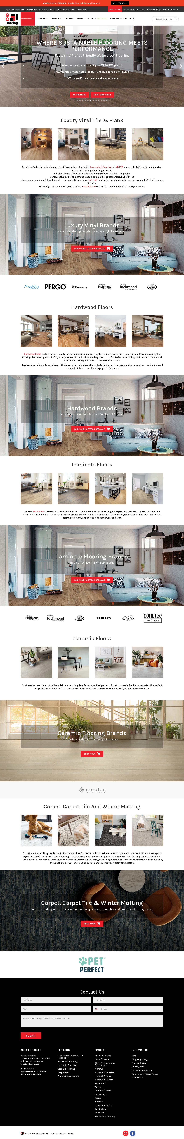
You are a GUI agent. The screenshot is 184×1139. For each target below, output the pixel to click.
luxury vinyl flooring (100, 167)
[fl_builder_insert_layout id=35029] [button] (93, 100)
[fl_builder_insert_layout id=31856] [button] (98, 100)
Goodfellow (100, 1109)
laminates (38, 511)
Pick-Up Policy (139, 1063)
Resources (127, 9)
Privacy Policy (138, 1066)
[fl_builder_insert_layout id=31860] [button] (104, 100)
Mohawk (99, 1068)
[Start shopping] (134, 19)
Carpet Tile (63, 1072)
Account (174, 9)
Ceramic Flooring (66, 1068)
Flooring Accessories (68, 1076)
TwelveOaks (101, 1094)
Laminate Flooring (67, 1065)
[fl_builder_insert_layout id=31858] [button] (101, 100)
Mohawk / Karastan (104, 1072)
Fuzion (98, 1098)
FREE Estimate (115, 9)
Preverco (99, 1112)
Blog (158, 9)
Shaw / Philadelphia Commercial (105, 1064)
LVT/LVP (118, 167)
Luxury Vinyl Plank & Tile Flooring (70, 1056)
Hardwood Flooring (67, 1061)
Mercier (99, 1101)
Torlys (98, 1087)
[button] (47, 19)
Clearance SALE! (115, 19)
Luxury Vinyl (41, 19)
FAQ (134, 1055)
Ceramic (80, 19)
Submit (31, 1035)
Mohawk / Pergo (103, 1076)
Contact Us (137, 1077)
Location (165, 9)
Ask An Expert (139, 9)
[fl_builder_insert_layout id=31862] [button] (106, 100)
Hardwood (55, 19)
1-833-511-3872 (36, 1061)
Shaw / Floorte (102, 1059)
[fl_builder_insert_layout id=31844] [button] (88, 100)
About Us (151, 9)
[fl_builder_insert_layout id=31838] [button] (82, 100)
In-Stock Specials (27, 19)
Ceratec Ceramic (103, 1090)
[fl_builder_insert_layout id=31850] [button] (96, 100)
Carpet (90, 19)
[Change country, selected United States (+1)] (97, 1009)
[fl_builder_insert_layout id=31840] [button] (85, 100)
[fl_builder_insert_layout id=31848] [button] (90, 100)
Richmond (100, 1083)
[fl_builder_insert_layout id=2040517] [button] (80, 100)
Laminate (68, 19)
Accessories (127, 19)
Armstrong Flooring (105, 1116)
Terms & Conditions (142, 1070)
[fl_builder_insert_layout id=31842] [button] (77, 100)
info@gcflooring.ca (30, 1064)
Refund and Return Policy (145, 1074)
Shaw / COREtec (103, 1055)
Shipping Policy (139, 1059)
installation (89, 186)
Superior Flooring (104, 1105)
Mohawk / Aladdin (104, 1079)
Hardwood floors (32, 354)
